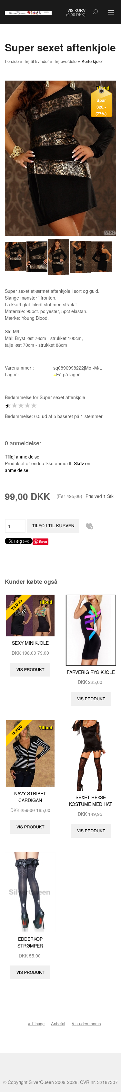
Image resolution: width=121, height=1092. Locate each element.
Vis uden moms (86, 1023)
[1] (9, 405)
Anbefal (58, 1023)
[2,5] (19, 405)
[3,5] (25, 405)
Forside (12, 61)
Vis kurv (76, 10)
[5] (35, 405)
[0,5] (6, 405)
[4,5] (32, 405)
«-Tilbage (36, 1023)
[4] (29, 405)
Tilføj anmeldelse (22, 456)
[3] (22, 405)
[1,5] (13, 405)
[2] (16, 405)
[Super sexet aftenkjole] (15, 256)
